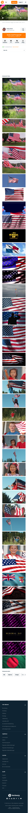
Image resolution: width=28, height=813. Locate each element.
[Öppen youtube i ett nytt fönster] (20, 798)
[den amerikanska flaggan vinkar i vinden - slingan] (13, 276)
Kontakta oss (5, 761)
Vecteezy (4, 710)
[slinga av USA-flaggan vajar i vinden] (13, 358)
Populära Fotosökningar (8, 747)
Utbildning (4, 718)
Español (4, 777)
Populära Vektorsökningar (8, 744)
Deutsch (4, 782)
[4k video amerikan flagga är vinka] (13, 565)
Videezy (4, 712)
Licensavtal (5, 736)
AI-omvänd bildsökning (7, 723)
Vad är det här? (16, 47)
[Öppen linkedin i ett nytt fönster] (11, 798)
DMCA (3, 739)
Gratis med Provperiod (14, 35)
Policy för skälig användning (13, 808)
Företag (4, 715)
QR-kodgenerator (6, 728)
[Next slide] (22, 674)
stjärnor (10, 674)
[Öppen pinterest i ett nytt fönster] (13, 798)
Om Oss (4, 763)
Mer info (5, 49)
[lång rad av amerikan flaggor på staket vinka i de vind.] (13, 83)
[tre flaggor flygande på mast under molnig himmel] (13, 290)
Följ (23, 30)
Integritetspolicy (15, 807)
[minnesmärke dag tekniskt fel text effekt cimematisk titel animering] (13, 235)
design (17, 674)
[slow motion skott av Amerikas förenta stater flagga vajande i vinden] (13, 331)
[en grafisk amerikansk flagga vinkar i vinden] (13, 262)
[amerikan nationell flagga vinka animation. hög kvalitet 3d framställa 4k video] (13, 193)
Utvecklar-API (5, 720)
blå (4, 674)
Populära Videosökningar (8, 749)
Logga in (21, 2)
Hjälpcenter (5, 758)
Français (4, 785)
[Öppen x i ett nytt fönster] (18, 798)
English (4, 774)
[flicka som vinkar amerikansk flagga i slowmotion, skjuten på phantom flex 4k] (13, 400)
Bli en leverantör (6, 766)
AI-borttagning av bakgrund (9, 725)
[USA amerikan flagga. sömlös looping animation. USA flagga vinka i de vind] (13, 303)
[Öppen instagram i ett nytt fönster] (8, 798)
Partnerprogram (6, 742)
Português (4, 779)
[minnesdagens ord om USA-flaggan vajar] (13, 606)
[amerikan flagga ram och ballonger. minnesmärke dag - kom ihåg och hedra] (13, 207)
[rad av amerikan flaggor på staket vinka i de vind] (13, 111)
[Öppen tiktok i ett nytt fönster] (15, 798)
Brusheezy (4, 707)
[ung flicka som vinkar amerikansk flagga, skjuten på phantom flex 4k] (13, 372)
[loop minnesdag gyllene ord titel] (13, 633)
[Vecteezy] (2, 2)
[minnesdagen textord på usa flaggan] (13, 592)
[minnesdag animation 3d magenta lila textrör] (13, 647)
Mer (3, 787)
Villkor (9, 807)
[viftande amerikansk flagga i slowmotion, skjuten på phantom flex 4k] (13, 455)
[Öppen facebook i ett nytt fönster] (6, 798)
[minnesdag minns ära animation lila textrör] (13, 620)
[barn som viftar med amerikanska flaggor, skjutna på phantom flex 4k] (13, 441)
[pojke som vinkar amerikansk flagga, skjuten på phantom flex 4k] (13, 427)
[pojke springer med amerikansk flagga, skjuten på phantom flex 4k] (13, 386)
